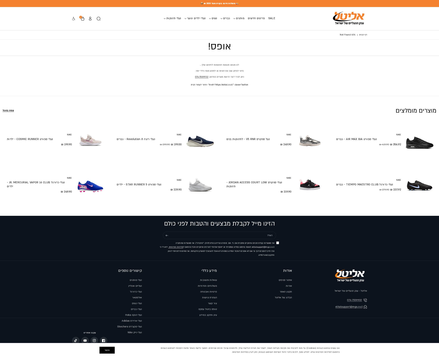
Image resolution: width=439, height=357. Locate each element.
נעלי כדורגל (136, 291)
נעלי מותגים (136, 280)
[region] (219, 350)
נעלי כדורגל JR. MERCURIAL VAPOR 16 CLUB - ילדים (36, 184)
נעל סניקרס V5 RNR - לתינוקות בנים (248, 139)
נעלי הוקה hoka (133, 315)
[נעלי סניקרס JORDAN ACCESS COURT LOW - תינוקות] (310, 185)
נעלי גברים (136, 309)
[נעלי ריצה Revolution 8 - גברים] (200, 139)
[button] (238, 18)
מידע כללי (209, 270)
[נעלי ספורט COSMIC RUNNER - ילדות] (90, 139)
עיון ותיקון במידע (208, 315)
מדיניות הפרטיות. (175, 247)
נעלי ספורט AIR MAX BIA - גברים (356, 139)
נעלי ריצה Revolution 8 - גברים (136, 139)
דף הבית (363, 34)
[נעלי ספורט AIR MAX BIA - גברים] (419, 139)
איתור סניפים (285, 280)
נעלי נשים (137, 303)
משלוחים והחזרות (207, 286)
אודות (287, 270)
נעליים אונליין (135, 286)
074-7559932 (201, 76)
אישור (107, 350)
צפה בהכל (8, 110)
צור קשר (212, 303)
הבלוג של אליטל (283, 297)
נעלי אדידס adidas (132, 320)
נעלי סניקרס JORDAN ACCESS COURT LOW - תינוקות (254, 184)
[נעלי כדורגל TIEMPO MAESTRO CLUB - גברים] (419, 185)
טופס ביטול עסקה (207, 309)
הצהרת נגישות (209, 297)
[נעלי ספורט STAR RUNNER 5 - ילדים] (200, 185)
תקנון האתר (286, 291)
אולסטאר (137, 297)
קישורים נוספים (130, 270)
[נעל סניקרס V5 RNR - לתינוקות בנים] (310, 139)
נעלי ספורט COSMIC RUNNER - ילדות (30, 139)
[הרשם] (167, 235)
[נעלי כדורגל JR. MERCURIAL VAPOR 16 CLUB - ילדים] (90, 185)
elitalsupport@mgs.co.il (349, 306)
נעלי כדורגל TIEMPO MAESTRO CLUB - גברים (364, 184)
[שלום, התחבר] (90, 19)
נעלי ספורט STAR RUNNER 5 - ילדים (139, 184)
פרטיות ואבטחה (208, 291)
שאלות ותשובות (208, 280)
